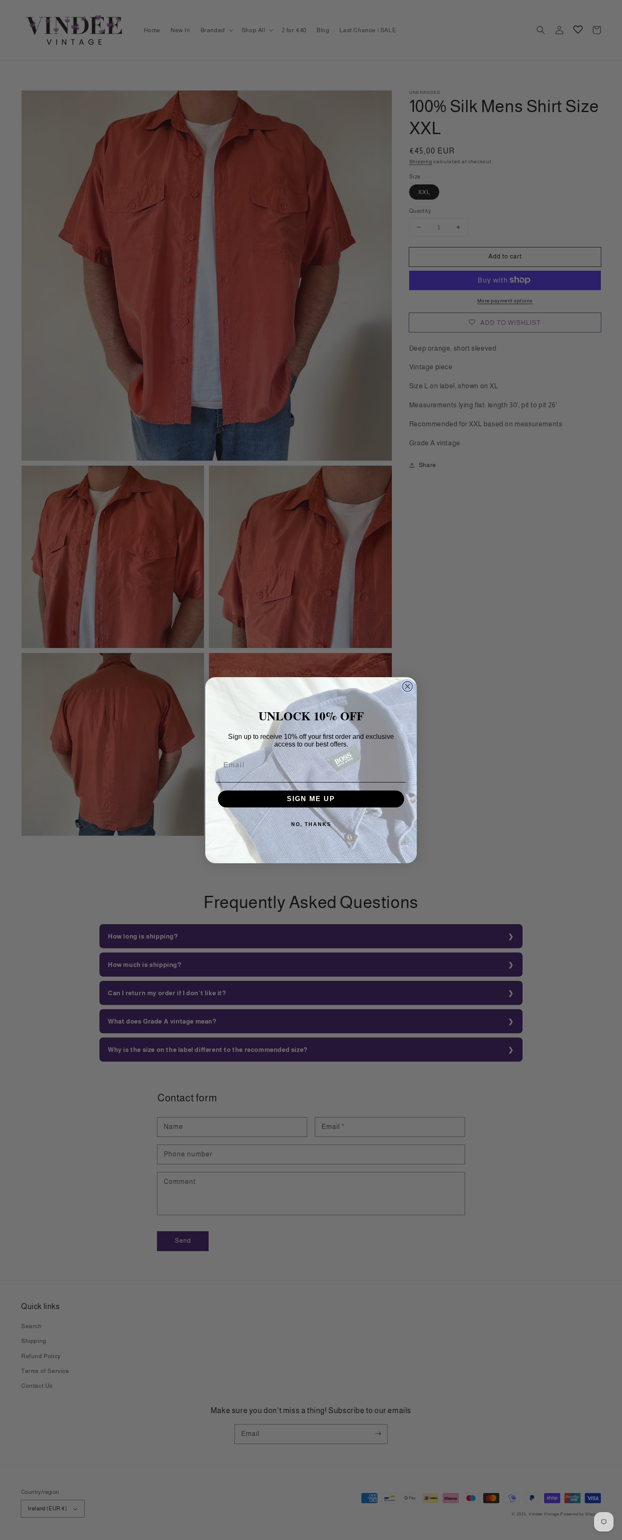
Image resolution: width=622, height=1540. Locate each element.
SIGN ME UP (311, 798)
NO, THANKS (311, 824)
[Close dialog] (407, 686)
